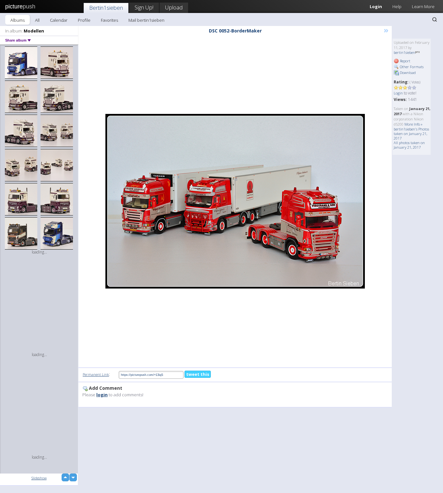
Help (396, 6)
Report (404, 60)
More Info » (413, 124)
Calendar (58, 20)
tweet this (197, 374)
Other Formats (411, 66)
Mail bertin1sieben (146, 20)
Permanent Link (96, 374)
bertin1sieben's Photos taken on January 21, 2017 (411, 134)
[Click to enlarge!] (235, 201)
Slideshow (39, 477)
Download (407, 72)
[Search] (434, 19)
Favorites (109, 20)
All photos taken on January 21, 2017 (409, 145)
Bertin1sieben (106, 7)
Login (376, 6)
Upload (174, 7)
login (102, 395)
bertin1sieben (404, 52)
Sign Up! (144, 7)
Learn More (423, 6)
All (37, 20)
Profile (84, 20)
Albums (17, 20)
